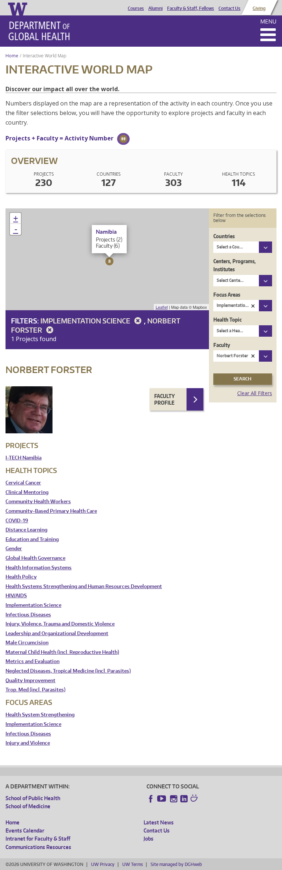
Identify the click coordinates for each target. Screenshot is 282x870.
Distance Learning (26, 530)
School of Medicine (28, 806)
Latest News (159, 822)
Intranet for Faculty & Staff (38, 838)
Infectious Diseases (28, 614)
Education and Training (32, 539)
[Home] (39, 31)
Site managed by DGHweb (176, 864)
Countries (224, 236)
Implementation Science (86, 320)
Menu (268, 21)
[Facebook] (151, 798)
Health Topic (227, 319)
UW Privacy (103, 864)
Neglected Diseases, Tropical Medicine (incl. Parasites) (68, 671)
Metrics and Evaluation (32, 661)
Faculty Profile (164, 399)
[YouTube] (162, 798)
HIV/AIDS (16, 595)
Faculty (221, 345)
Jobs (148, 838)
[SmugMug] (195, 799)
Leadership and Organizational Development (57, 633)
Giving (259, 8)
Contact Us (229, 8)
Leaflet (162, 307)
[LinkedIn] (184, 798)
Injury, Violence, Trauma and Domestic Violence (60, 624)
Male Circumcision (27, 642)
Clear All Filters (254, 393)
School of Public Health (33, 798)
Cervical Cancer (23, 483)
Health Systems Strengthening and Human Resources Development (84, 586)
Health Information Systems (39, 567)
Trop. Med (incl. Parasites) (35, 689)
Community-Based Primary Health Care (51, 511)
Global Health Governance (35, 558)
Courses (136, 8)
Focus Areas (226, 294)
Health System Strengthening (40, 714)
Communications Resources (38, 847)
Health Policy (21, 577)
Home (12, 56)
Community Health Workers (38, 501)
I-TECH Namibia (23, 458)
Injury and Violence (28, 743)
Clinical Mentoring (27, 492)
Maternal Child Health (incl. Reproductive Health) (62, 652)
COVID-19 (17, 520)
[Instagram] (173, 798)
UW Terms (132, 864)
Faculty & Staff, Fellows (190, 8)
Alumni (155, 8)
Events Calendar (25, 830)
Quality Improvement (30, 680)
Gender (14, 548)
